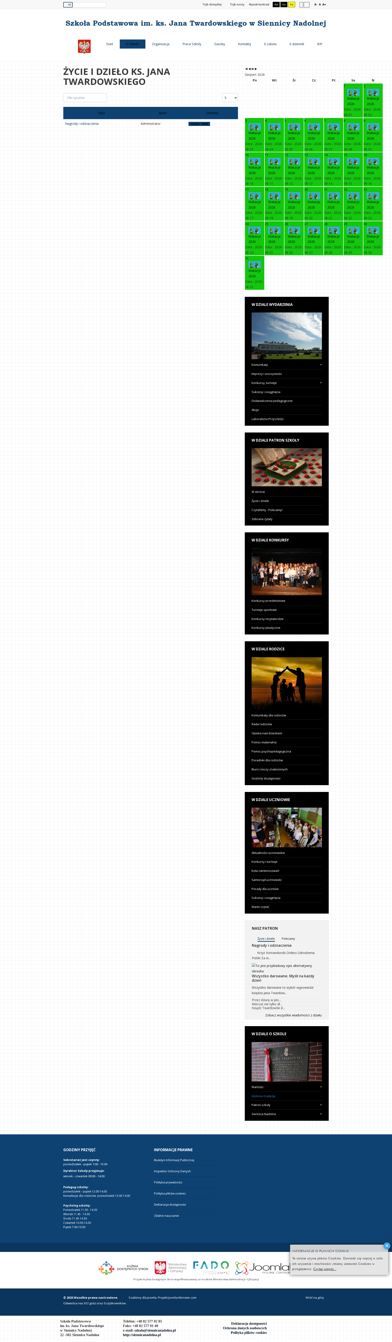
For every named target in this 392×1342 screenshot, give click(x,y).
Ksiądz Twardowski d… (268, 1008)
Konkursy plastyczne (266, 628)
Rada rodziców (262, 724)
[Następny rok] (252, 69)
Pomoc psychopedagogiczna (271, 751)
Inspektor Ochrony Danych (172, 1171)
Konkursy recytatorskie (268, 619)
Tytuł (101, 113)
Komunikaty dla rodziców (269, 715)
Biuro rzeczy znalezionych (270, 769)
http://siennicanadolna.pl (142, 1335)
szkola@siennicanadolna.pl (155, 1330)
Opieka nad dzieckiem (267, 733)
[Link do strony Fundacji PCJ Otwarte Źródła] (265, 1268)
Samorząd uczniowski (267, 880)
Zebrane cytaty (262, 519)
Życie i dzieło (260, 501)
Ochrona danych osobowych (245, 1328)
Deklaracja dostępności (170, 1204)
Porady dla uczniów (265, 889)
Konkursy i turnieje (264, 862)
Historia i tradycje (263, 1096)
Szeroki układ (306, 4)
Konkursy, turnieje (264, 383)
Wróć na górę (315, 1297)
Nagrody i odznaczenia (82, 123)
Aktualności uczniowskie (268, 853)
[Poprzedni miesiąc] (249, 69)
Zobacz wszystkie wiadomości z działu (293, 1015)
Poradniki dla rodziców (267, 760)
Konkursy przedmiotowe (268, 601)
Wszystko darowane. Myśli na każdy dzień (283, 978)
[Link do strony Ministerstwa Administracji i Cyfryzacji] (170, 1268)
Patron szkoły (261, 1105)
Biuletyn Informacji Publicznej (174, 1160)
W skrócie (258, 492)
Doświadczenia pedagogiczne (272, 401)
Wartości (257, 1087)
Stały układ (301, 4)
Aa (276, 4)
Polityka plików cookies (170, 1193)
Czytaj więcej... (324, 1268)
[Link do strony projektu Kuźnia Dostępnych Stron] (123, 1268)
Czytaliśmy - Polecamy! (267, 510)
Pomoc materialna (264, 742)
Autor (163, 113)
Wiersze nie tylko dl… (267, 1004)
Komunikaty (260, 365)
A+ (324, 4)
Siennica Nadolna (264, 1114)
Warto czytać (260, 907)
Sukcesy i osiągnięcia (266, 392)
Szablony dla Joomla (143, 1297)
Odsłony (212, 113)
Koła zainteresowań (265, 871)
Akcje (255, 410)
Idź (69, 4)
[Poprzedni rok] (246, 69)
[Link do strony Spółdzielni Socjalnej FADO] (211, 1268)
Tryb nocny (236, 4)
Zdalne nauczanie (166, 1216)
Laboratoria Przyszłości (268, 419)
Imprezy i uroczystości (267, 374)
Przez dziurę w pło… (266, 1000)
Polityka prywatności (168, 1182)
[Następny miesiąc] (255, 69)
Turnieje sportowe (264, 610)
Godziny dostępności (266, 778)
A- (315, 4)
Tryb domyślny (212, 4)
